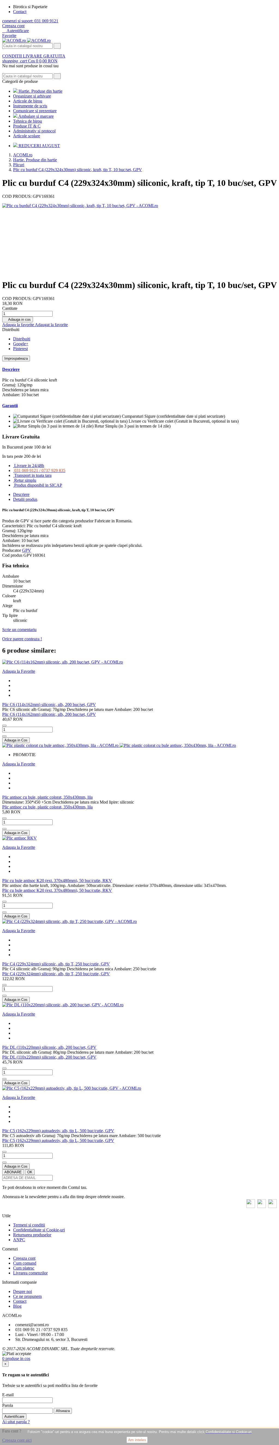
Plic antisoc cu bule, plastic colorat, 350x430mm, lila (47, 797)
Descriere (11, 369)
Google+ (20, 343)
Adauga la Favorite (18, 671)
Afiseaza (63, 1411)
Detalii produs (25, 499)
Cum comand (24, 1263)
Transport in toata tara (32, 475)
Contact (19, 11)
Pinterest (20, 348)
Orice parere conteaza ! (22, 639)
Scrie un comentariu (19, 629)
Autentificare (14, 1416)
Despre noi (22, 1291)
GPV (26, 550)
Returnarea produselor (32, 1234)
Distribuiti (21, 339)
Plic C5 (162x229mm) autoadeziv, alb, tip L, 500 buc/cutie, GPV (58, 1130)
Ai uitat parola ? (16, 1421)
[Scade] (4, 725)
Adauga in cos (17, 319)
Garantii (10, 405)
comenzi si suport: (30, 21)
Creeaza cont (13, 25)
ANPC (19, 1239)
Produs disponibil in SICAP (38, 485)
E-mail (8, 1394)
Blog (17, 1306)
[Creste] (4, 736)
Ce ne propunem (27, 1296)
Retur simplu (25, 480)
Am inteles (137, 1440)
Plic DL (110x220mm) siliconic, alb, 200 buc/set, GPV (49, 1047)
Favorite (9, 35)
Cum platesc (23, 1268)
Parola (7, 1405)
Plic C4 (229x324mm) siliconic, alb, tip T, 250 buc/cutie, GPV (56, 964)
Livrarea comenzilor (30, 1273)
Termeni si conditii (29, 1225)
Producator (11, 550)
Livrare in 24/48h (29, 465)
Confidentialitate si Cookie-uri (39, 1230)
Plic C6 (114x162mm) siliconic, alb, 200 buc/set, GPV (49, 704)
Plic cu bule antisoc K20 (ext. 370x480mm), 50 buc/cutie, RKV (57, 880)
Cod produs (12, 555)
